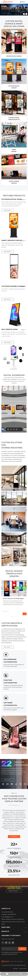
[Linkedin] (6, 942)
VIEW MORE (7, 210)
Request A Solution (14, 890)
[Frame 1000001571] (14, 961)
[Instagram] (13, 942)
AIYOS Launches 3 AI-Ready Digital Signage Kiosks (13, 598)
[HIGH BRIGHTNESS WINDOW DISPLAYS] (14, 103)
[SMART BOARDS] (14, 134)
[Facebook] (2, 942)
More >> (23, 199)
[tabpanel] (14, 597)
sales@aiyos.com (9, 917)
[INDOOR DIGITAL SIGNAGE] (14, 41)
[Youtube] (9, 942)
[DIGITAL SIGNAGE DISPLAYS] (14, 166)
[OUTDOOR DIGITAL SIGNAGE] (14, 71)
